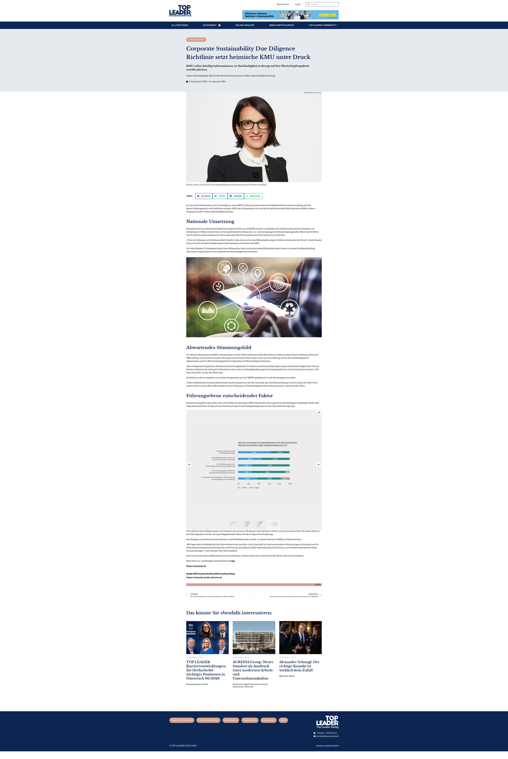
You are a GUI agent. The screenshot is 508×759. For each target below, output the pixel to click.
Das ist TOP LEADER (182, 720)
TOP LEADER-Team (208, 720)
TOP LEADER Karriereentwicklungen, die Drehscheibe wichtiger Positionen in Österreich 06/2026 (206, 670)
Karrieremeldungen (194, 684)
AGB (283, 720)
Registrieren (283, 4)
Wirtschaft (214, 75)
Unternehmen (238, 687)
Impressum (268, 720)
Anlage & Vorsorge (249, 684)
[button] (204, 196)
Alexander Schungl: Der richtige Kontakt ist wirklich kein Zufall (299, 666)
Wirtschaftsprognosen (231, 75)
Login (298, 4)
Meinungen (283, 676)
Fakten (189, 75)
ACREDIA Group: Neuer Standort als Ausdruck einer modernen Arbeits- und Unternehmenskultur (253, 670)
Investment (262, 684)
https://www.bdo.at (196, 566)
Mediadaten (231, 720)
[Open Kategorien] (219, 25)
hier (233, 561)
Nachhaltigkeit (201, 75)
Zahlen (247, 75)
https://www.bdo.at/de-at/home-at (204, 577)
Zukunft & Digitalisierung (263, 75)
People (205, 684)
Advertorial (237, 684)
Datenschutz (250, 720)
